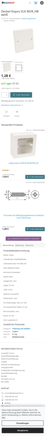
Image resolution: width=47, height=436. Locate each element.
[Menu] (42, 3)
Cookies (4, 362)
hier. (4, 417)
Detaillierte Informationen (11, 105)
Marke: (9, 21)
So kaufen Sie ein (7, 353)
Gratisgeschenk (7, 367)
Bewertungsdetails (29, 18)
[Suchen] (30, 3)
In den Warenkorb (23, 95)
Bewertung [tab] (19, 245)
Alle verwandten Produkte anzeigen (23, 239)
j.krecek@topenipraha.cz (14, 393)
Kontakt (4, 376)
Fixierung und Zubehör (21, 329)
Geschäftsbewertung (9, 373)
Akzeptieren (22, 430)
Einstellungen (22, 423)
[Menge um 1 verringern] (9, 96)
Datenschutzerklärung (9, 359)
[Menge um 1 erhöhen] (9, 93)
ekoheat (8, 403)
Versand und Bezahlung (10, 365)
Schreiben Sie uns (8, 379)
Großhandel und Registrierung (13, 370)
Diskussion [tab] (29, 245)
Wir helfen (5, 382)
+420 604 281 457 (11, 396)
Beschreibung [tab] (8, 245)
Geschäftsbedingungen (10, 356)
